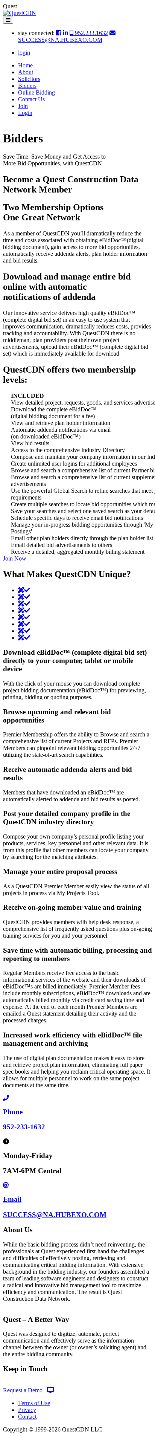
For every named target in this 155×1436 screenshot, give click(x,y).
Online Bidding (36, 92)
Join (23, 106)
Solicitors (29, 79)
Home (25, 65)
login (24, 52)
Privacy (27, 1410)
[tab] (24, 590)
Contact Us (31, 99)
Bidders (27, 85)
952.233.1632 (90, 33)
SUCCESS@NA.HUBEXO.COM (60, 40)
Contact (27, 1416)
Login (25, 113)
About (25, 72)
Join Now (14, 558)
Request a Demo (25, 1390)
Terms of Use (34, 1403)
